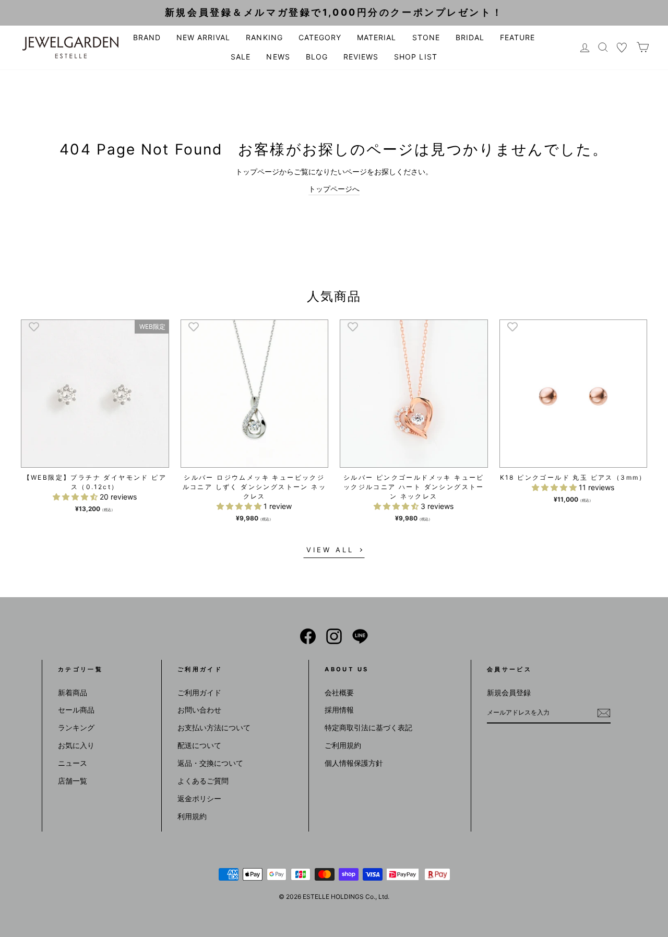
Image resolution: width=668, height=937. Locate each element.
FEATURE (517, 37)
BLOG (317, 56)
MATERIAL (376, 37)
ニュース (72, 762)
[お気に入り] (622, 47)
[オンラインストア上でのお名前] (308, 636)
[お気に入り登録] (33, 326)
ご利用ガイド (199, 692)
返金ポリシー (199, 798)
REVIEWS (360, 56)
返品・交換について (210, 762)
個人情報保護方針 (354, 762)
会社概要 (339, 692)
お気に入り (76, 745)
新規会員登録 (509, 692)
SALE (240, 56)
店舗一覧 (72, 780)
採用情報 (339, 709)
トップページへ (334, 188)
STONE (426, 37)
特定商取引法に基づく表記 (368, 727)
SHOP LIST (415, 56)
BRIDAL (470, 37)
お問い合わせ (199, 709)
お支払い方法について (213, 727)
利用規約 (192, 816)
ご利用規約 (343, 745)
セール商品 (76, 709)
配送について (199, 745)
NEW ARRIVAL (203, 37)
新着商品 (72, 692)
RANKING (264, 37)
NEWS (278, 56)
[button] (76, 496)
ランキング (76, 727)
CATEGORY (320, 37)
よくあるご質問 (203, 780)
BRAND (147, 37)
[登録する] (604, 713)
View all (329, 549)
